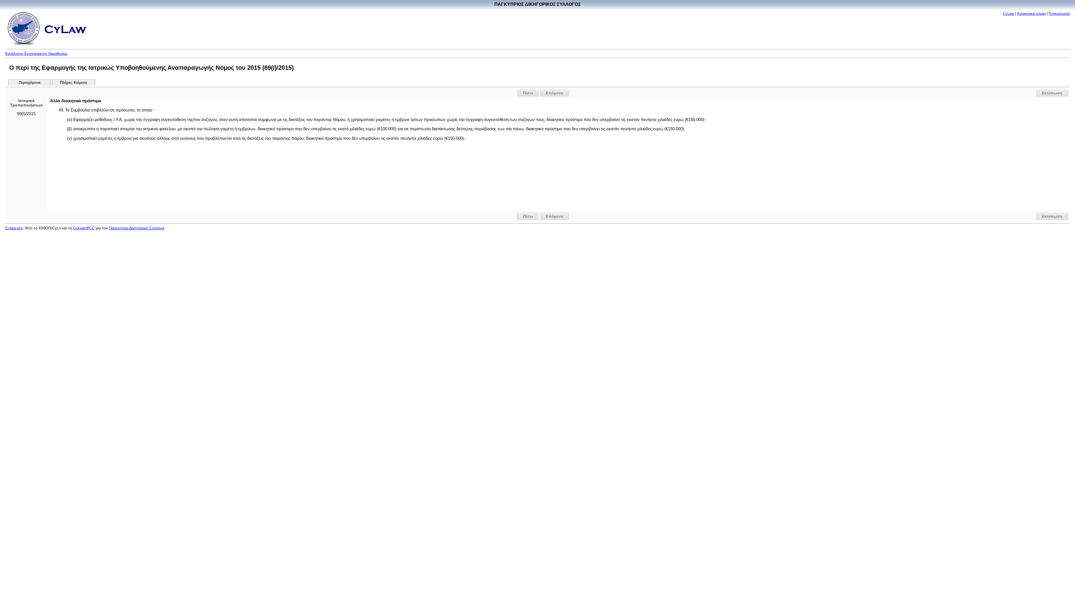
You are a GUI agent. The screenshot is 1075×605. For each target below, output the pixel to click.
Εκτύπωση (1052, 93)
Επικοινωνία (1059, 13)
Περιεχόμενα (29, 83)
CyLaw (1008, 13)
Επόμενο (554, 93)
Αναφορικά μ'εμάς (1031, 13)
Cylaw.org (14, 228)
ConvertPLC (84, 228)
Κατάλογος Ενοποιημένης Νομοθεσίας (36, 54)
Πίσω (528, 93)
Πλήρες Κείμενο (73, 83)
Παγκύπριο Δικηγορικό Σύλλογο (136, 228)
